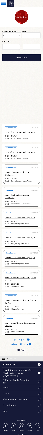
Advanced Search (19, 344)
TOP (3, 359)
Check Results (21, 57)
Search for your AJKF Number (18, 373)
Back (23, 350)
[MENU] (3, 3)
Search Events (10, 364)
